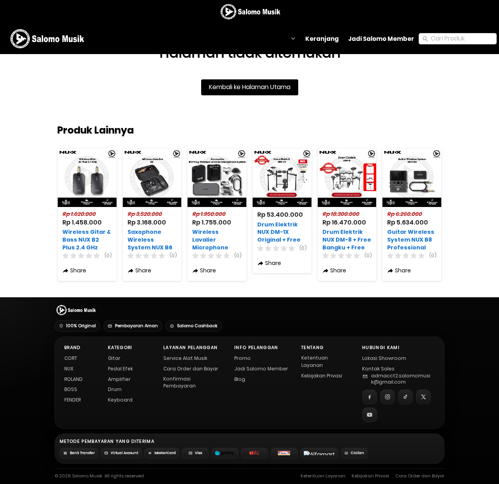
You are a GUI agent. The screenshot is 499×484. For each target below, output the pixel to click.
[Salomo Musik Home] (75, 310)
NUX (68, 368)
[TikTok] (405, 396)
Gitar (114, 358)
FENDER (72, 399)
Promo (242, 358)
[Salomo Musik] (249, 11)
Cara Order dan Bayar (190, 368)
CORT (70, 358)
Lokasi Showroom (384, 358)
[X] (423, 396)
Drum (115, 389)
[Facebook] (369, 396)
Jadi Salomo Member (261, 368)
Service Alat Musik (185, 358)
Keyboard (120, 399)
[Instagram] (387, 396)
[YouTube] (369, 414)
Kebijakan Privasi (321, 375)
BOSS (70, 389)
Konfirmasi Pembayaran (179, 382)
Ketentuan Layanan (314, 361)
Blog (239, 379)
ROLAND (73, 379)
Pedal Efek (120, 368)
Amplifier (119, 379)
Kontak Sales (378, 368)
